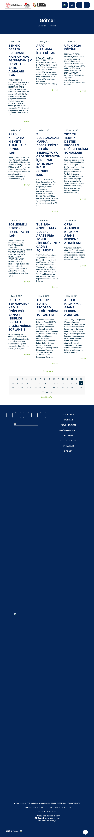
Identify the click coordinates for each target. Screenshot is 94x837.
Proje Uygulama (68, 441)
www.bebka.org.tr (49, 820)
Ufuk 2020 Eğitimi (72, 47)
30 (72, 383)
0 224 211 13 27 (37, 807)
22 (36, 383)
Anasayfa (42, 26)
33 (13, 388)
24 (45, 383)
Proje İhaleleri (68, 425)
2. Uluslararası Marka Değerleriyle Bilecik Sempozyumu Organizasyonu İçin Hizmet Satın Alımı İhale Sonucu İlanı (49, 154)
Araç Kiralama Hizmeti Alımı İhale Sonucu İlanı (17, 143)
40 (45, 388)
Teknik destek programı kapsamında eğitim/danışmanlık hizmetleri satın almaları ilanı (24, 60)
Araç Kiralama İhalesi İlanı (46, 49)
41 (49, 388)
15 (76, 379)
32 (81, 383)
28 (63, 383)
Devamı (27, 121)
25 (49, 383)
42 (54, 388)
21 (31, 383)
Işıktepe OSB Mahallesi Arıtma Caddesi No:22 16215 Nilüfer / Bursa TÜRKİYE (50, 803)
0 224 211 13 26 (51, 807)
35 (22, 388)
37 (31, 388)
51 (51, 392)
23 (40, 383)
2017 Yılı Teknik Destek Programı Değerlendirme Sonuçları (77, 143)
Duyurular (68, 414)
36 (27, 388)
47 (76, 388)
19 (22, 383)
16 (81, 379)
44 (63, 388)
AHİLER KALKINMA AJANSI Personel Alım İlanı (72, 307)
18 (17, 383)
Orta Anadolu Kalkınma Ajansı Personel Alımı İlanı (72, 234)
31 (76, 383)
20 (27, 383)
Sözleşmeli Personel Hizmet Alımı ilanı (18, 230)
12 (63, 379)
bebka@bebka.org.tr (51, 816)
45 (67, 388)
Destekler (68, 435)
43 (58, 388)
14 (72, 379)
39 (40, 388)
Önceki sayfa (48, 371)
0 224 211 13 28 (65, 807)
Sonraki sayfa (46, 397)
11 (58, 379)
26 (54, 383)
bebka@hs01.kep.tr (52, 818)
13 (67, 379)
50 (47, 392)
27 (58, 383)
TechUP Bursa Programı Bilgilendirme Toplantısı (47, 307)
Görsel (53, 26)
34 (18, 388)
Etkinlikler (68, 446)
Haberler (68, 420)
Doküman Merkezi (68, 430)
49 (42, 392)
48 (81, 388)
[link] (26, 515)
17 (13, 383)
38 (36, 388)
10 (54, 379)
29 (67, 383)
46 (72, 388)
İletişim (68, 451)
